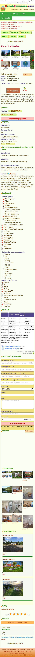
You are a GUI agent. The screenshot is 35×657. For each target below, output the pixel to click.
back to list (11, 41)
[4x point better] (21, 614)
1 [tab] (3, 70)
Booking (4, 36)
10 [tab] (29, 70)
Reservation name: (7, 411)
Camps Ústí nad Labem (25, 22)
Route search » (27, 74)
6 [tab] (17, 70)
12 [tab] (17, 72)
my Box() (6, 18)
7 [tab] (20, 70)
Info (11, 651)
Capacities (5, 32)
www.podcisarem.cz (8, 115)
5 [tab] (15, 70)
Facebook (29, 649)
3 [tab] (9, 70)
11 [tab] (31, 70)
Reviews (21, 36)
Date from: (4, 386)
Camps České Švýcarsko (7, 24)
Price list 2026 (25, 32)
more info (25, 3)
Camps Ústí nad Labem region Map (10, 26)
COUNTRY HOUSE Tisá (9, 559)
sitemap (27, 651)
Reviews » (3, 639)
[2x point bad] (14, 614)
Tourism (13, 174)
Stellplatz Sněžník (8, 535)
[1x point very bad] (10, 614)
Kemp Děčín (6, 579)
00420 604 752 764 (15, 111)
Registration (21, 651)
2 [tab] (6, 70)
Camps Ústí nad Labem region (9, 22)
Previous (2, 60)
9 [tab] (26, 70)
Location (12, 36)
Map (23, 14)
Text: (2, 398)
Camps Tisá (18, 41)
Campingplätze (21, 649)
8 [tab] (23, 70)
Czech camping (11, 649)
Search (14, 14)
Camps (4, 649)
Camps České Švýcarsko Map (9, 28)
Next (33, 60)
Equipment (14, 32)
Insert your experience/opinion (17, 622)
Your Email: (4, 417)
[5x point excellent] (25, 614)
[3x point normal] (18, 614)
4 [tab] (12, 70)
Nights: (3, 392)
